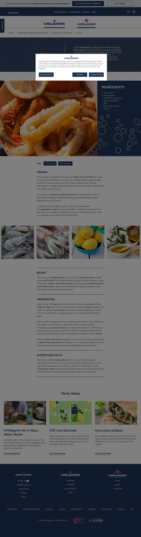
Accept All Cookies (96, 74)
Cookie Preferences (46, 74)
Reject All (80, 74)
